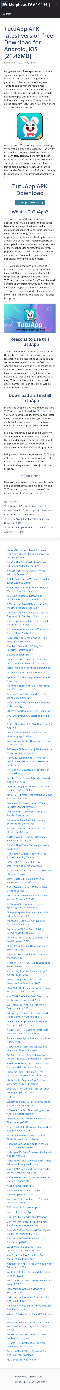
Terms (33, 1376)
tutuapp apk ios (34, 510)
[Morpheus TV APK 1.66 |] (4, 4)
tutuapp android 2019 (36, 506)
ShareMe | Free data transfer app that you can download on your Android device (28, 1326)
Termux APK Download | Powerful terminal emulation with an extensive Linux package (27, 761)
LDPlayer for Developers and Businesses (29, 710)
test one (11, 1097)
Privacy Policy (20, 1376)
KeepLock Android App (19, 1212)
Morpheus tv (44, 411)
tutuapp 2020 (15, 506)
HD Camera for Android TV (22, 1359)
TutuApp (13, 501)
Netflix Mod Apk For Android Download (29, 667)
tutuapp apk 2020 (14, 510)
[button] (56, 4)
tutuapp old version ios (21, 514)
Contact (42, 1376)
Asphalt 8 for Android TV (20, 1185)
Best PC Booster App (18, 654)
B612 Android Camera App (22, 1207)
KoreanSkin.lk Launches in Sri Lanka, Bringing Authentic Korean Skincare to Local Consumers (28, 554)
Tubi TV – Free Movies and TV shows (27, 1216)
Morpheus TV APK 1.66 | (29, 4)
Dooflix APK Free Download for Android (28, 672)
